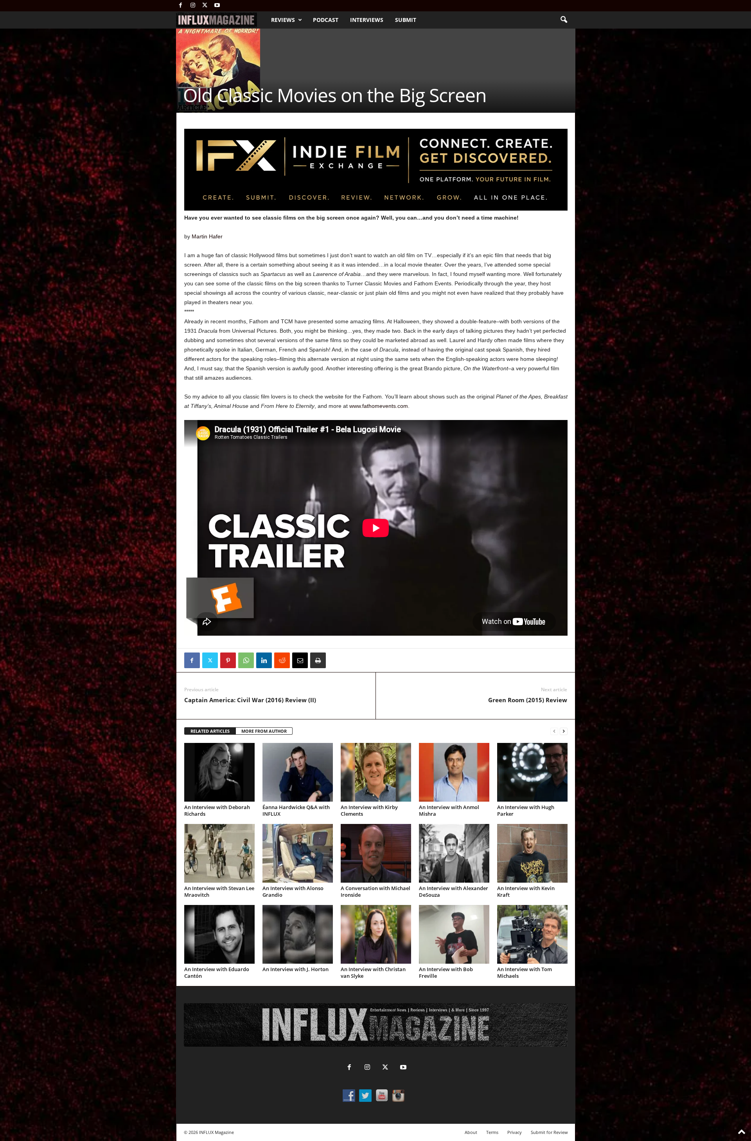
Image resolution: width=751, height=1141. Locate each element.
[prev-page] (554, 731)
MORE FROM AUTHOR (264, 731)
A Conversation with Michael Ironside (375, 891)
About (471, 1132)
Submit (405, 19)
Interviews (366, 19)
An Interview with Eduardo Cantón (216, 972)
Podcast (325, 19)
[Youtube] (217, 5)
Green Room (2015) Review (527, 700)
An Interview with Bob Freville (446, 972)
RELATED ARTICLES (210, 731)
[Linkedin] (264, 660)
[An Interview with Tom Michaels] (532, 934)
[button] (563, 20)
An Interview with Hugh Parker (525, 810)
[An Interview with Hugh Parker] (532, 772)
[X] (205, 5)
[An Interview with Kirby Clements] (376, 772)
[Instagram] (193, 5)
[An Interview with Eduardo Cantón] (219, 934)
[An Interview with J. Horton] (297, 934)
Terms (492, 1132)
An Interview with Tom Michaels (524, 972)
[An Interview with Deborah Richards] (219, 772)
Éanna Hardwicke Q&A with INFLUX (296, 810)
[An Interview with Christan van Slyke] (376, 934)
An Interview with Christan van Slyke (373, 972)
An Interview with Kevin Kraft (526, 891)
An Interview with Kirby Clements (369, 810)
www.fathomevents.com (378, 406)
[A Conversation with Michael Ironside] (376, 853)
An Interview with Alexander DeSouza (453, 891)
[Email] (300, 660)
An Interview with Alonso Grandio (292, 891)
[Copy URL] (336, 660)
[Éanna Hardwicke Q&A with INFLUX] (297, 772)
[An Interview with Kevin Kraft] (532, 853)
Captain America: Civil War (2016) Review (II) (250, 700)
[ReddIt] (282, 660)
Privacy (514, 1132)
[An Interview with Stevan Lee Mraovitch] (219, 853)
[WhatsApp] (246, 660)
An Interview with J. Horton (295, 969)
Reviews (283, 19)
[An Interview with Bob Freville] (454, 934)
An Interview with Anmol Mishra (449, 810)
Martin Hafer (207, 236)
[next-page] (564, 731)
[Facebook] (180, 5)
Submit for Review (549, 1132)
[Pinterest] (228, 660)
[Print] (318, 660)
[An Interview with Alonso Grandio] (297, 853)
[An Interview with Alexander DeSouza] (454, 853)
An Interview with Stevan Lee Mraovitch (219, 891)
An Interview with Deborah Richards (217, 810)
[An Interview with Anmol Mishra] (454, 772)
